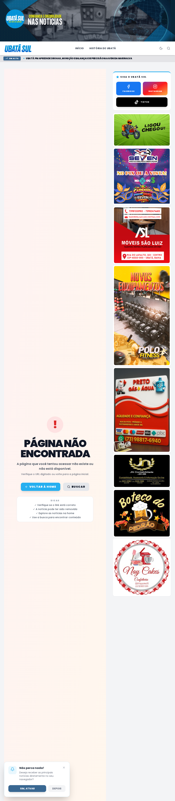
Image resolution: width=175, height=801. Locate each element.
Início (79, 48)
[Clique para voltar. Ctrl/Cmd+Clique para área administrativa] (18, 48)
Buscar (78, 487)
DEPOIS (56, 788)
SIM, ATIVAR (27, 788)
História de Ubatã (102, 48)
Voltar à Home (42, 487)
